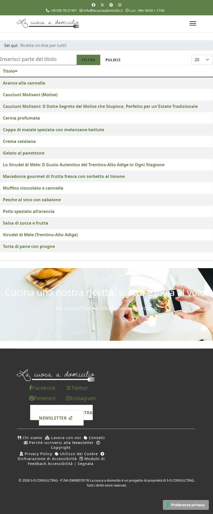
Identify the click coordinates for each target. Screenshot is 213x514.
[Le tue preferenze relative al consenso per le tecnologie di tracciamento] (186, 505)
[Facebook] (93, 4)
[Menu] (193, 23)
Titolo (9, 71)
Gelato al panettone (23, 153)
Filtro (88, 59)
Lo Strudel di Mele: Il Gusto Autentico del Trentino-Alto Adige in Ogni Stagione (83, 165)
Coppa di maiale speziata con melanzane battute (53, 130)
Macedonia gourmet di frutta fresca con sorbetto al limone (64, 176)
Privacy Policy (37, 453)
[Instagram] (119, 4)
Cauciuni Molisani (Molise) (30, 95)
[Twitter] (102, 4)
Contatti (96, 437)
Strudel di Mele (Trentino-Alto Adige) (40, 235)
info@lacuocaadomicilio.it (103, 10)
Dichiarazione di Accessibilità (47, 458)
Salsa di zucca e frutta (25, 223)
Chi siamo (31, 437)
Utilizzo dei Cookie (78, 453)
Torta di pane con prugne (29, 246)
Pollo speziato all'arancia (29, 211)
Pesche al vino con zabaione (32, 200)
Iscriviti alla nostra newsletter (66, 415)
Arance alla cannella (24, 83)
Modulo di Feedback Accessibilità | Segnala (66, 461)
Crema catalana (19, 141)
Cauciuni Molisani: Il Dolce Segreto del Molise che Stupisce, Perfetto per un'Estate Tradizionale (100, 106)
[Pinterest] (111, 4)
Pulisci (113, 59)
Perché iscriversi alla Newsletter (61, 442)
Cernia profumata (21, 118)
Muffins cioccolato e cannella (33, 188)
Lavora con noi (65, 437)
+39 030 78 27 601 (63, 10)
